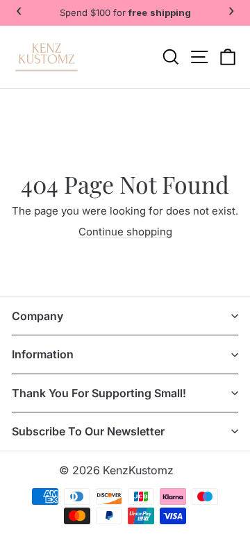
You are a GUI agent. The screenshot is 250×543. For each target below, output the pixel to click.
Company (37, 316)
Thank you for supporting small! (99, 393)
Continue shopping (125, 231)
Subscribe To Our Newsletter (88, 431)
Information (43, 354)
